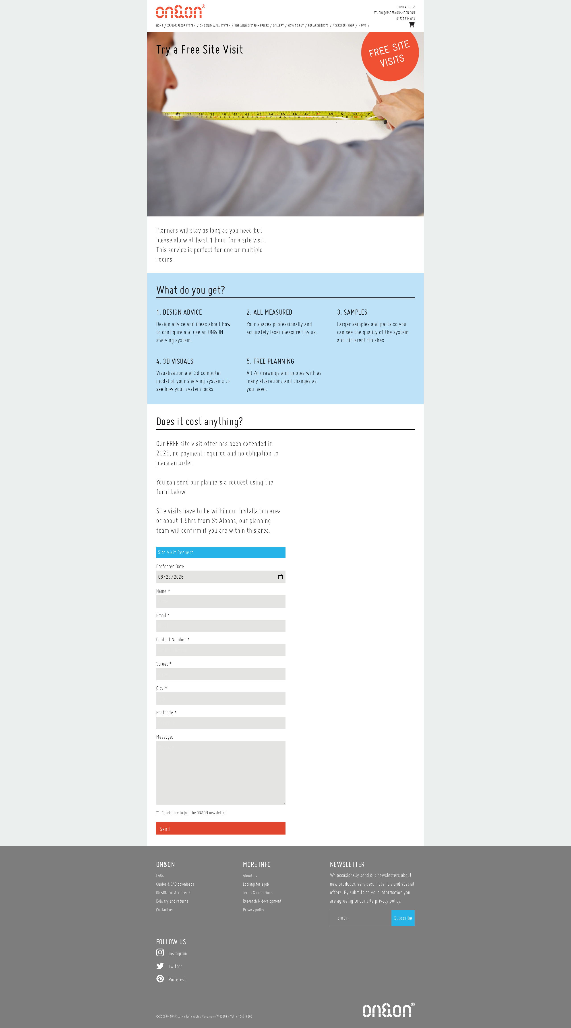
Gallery (278, 25)
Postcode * (166, 712)
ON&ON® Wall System (215, 25)
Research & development (262, 901)
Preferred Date (170, 566)
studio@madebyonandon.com (394, 12)
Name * (163, 591)
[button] (412, 25)
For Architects (318, 25)
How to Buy (296, 25)
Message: (164, 736)
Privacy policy (253, 909)
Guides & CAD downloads (175, 884)
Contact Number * (173, 639)
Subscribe (403, 918)
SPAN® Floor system (181, 25)
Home (159, 25)
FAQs (160, 875)
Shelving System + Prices (252, 25)
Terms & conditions (257, 892)
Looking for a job (256, 884)
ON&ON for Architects (173, 892)
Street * (164, 663)
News (362, 25)
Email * (163, 615)
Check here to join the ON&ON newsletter (193, 812)
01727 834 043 (405, 18)
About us (250, 875)
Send (165, 828)
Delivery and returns (172, 901)
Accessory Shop (343, 25)
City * (161, 688)
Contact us (164, 909)
